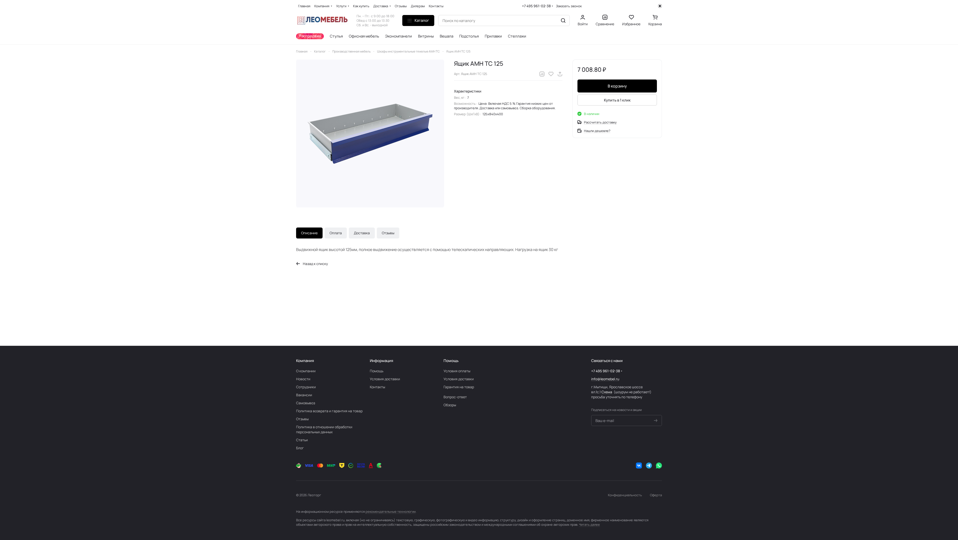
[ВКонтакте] (639, 465)
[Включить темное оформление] (660, 6)
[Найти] (563, 20)
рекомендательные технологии (391, 511)
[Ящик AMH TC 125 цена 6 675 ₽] (370, 134)
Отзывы (388, 232)
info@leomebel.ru (605, 378)
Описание (309, 232)
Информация (381, 360)
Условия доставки (385, 378)
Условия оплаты (457, 370)
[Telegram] (649, 465)
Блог (300, 448)
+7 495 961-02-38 (536, 6)
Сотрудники (306, 386)
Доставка (362, 232)
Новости (303, 378)
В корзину (617, 86)
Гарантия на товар (459, 386)
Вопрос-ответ (455, 396)
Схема (606, 392)
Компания (305, 360)
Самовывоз (305, 402)
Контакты (377, 386)
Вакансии (304, 394)
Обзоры (450, 404)
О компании (306, 370)
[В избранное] (550, 74)
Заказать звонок (569, 6)
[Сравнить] (541, 74)
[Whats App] (659, 465)
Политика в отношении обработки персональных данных (324, 429)
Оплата (336, 232)
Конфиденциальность (625, 495)
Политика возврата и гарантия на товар (329, 410)
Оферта (656, 495)
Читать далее (589, 524)
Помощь (376, 370)
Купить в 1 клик (617, 100)
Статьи (302, 440)
